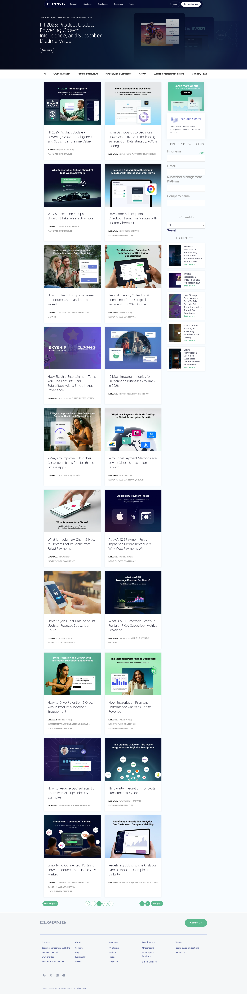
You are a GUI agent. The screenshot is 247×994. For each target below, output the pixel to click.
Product (73, 4)
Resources (118, 4)
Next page (157, 904)
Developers (103, 4)
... (142, 904)
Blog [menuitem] (77, 953)
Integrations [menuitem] (113, 962)
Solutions (87, 4)
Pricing (132, 4)
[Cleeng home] (56, 4)
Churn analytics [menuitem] (48, 957)
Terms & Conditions (80, 988)
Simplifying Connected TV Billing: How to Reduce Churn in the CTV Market (72, 870)
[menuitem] (157, 965)
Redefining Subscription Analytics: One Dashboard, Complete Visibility (132, 870)
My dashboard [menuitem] (148, 948)
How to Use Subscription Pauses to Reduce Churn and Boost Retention (71, 300)
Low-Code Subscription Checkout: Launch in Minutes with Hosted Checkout (132, 218)
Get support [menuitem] (180, 953)
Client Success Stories (83, 399)
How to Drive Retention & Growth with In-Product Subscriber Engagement (72, 707)
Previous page (50, 904)
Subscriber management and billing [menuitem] (56, 948)
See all (171, 230)
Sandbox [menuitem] (112, 953)
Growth (75, 227)
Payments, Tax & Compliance (121, 317)
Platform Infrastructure (60, 154)
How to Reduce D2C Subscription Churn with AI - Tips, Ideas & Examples (72, 793)
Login (175, 4)
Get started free (191, 4)
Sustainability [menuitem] (80, 957)
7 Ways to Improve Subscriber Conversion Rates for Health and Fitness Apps (71, 463)
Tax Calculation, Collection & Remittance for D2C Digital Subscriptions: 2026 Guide (128, 300)
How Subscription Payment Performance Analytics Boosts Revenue (129, 707)
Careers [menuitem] (78, 962)
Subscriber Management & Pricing (64, 724)
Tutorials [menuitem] (112, 957)
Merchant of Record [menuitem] (50, 953)
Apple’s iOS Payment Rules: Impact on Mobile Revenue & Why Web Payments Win (129, 544)
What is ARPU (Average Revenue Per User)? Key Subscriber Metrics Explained (132, 626)
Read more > (189, 265)
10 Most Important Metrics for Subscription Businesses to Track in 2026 (131, 381)
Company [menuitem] (79, 948)
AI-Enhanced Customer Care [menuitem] (53, 962)
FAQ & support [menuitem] (148, 953)
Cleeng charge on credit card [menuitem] (187, 948)
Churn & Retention (80, 313)
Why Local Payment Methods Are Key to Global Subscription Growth (132, 463)
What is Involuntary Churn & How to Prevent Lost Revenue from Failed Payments (71, 544)
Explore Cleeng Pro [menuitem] (149, 962)
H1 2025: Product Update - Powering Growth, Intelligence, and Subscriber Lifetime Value (70, 137)
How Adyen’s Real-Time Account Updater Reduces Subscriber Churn (71, 626)
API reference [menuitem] (114, 948)
